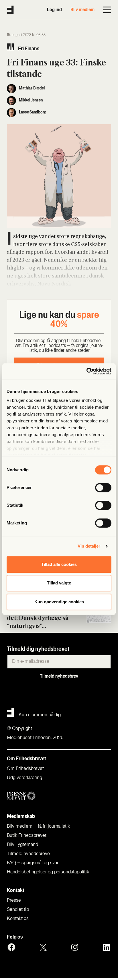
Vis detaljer (89, 546)
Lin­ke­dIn (106, 947)
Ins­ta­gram (74, 947)
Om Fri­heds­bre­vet (25, 768)
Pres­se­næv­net (59, 796)
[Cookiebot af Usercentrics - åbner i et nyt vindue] (86, 371)
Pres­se (14, 900)
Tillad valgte (59, 582)
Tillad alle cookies (59, 564)
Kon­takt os (18, 918)
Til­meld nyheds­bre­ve (28, 854)
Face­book (11, 947)
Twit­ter (43, 947)
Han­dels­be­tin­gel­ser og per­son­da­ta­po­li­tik (48, 872)
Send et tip (18, 909)
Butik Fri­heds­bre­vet (26, 835)
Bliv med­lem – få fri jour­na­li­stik (38, 826)
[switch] (103, 487)
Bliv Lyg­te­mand (22, 844)
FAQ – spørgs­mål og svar (32, 863)
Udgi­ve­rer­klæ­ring (24, 778)
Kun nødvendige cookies (59, 601)
